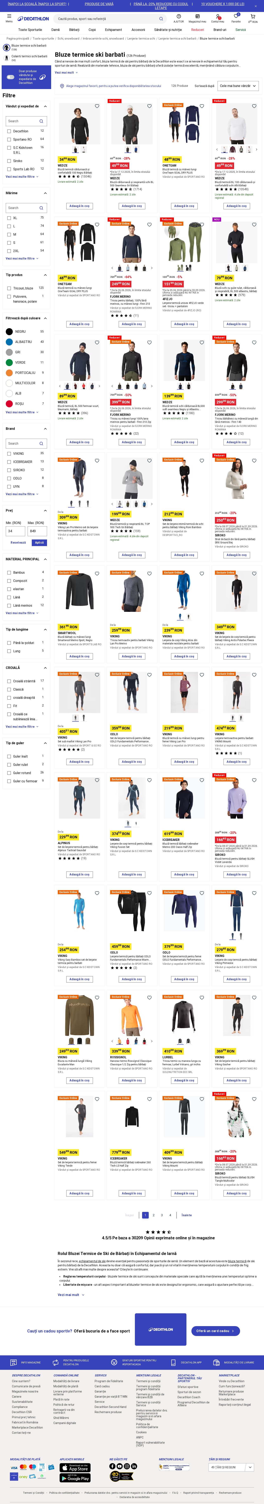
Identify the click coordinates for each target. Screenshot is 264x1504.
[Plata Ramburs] (32, 1477)
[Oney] (23, 1476)
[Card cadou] (51, 1468)
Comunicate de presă (26, 1386)
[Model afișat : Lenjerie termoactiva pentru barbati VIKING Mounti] (232, 718)
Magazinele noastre (25, 1391)
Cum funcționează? (232, 1386)
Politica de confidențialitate (147, 1426)
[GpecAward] (121, 1480)
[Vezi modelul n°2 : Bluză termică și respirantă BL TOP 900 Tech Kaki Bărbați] (128, 504)
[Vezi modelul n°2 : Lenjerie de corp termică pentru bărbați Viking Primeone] (241, 936)
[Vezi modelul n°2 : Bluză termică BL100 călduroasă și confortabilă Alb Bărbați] (83, 149)
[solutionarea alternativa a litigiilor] (174, 1468)
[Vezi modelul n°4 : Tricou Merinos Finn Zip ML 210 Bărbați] (144, 386)
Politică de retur (63, 1404)
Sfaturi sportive (188, 1386)
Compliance (20, 1406)
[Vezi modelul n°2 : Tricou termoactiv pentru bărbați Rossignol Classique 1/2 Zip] (128, 1041)
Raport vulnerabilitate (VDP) (150, 1444)
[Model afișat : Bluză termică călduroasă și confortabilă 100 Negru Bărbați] (75, 149)
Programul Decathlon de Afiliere (194, 1404)
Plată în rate (61, 1399)
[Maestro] (32, 1468)
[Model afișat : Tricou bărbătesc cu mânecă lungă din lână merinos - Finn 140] (232, 386)
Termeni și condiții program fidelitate (148, 1388)
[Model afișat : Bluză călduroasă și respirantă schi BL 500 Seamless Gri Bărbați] (128, 149)
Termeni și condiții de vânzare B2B (150, 1396)
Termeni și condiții (148, 1381)
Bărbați (74, 30)
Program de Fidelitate (109, 1381)
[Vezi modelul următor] (256, 149)
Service (100, 1401)
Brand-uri (219, 30)
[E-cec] (14, 1478)
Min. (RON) (13, 523)
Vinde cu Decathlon (231, 1381)
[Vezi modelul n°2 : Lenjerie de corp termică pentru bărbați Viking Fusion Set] (136, 823)
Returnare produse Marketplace (231, 1393)
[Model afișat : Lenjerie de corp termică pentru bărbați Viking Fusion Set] (128, 823)
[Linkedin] (134, 1467)
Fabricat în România (25, 1422)
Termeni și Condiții (33, 1492)
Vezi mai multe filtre (20, 176)
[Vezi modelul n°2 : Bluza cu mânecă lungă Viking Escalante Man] (79, 1041)
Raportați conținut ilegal (235, 1404)
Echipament (113, 30)
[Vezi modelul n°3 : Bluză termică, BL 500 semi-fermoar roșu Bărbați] (83, 386)
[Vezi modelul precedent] (217, 149)
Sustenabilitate (22, 1401)
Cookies (141, 1432)
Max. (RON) (36, 523)
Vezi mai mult (64, 72)
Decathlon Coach (189, 1397)
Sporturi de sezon (189, 1392)
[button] (26, 131)
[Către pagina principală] (33, 18)
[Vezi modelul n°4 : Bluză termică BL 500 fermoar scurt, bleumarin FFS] (92, 386)
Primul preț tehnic (24, 1417)
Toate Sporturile (30, 30)
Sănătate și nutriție (168, 30)
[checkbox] (26, 331)
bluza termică (237, 1261)
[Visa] (14, 1467)
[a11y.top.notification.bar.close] (256, 6)
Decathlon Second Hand (110, 1406)
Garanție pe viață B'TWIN (111, 1396)
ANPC (140, 1437)
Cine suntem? (21, 1381)
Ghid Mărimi (61, 1417)
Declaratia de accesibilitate (135, 1497)
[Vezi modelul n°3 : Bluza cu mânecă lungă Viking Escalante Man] (88, 1041)
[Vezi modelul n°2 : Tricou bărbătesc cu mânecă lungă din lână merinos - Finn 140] (241, 386)
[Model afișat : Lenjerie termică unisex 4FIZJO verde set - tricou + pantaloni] (180, 267)
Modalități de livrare (66, 1381)
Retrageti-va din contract (64, 1411)
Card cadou (102, 1386)
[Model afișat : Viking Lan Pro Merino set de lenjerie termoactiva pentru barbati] (71, 504)
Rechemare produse (108, 1412)
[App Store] (75, 1470)
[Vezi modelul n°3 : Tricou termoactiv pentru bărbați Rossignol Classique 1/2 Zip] (136, 1041)
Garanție (100, 1391)
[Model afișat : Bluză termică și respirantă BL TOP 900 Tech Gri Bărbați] (119, 504)
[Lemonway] (42, 1476)
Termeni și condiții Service (148, 1404)
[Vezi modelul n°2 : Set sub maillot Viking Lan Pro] (83, 718)
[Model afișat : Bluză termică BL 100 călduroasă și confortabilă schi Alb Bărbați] (224, 149)
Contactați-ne (21, 1432)
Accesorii (138, 30)
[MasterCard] (23, 1468)
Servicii (241, 30)
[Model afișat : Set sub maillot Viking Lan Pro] (75, 718)
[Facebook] (112, 1467)
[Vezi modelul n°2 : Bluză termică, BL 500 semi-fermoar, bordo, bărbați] (75, 386)
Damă (55, 30)
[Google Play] (75, 1480)
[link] (215, 1331)
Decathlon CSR (22, 1412)
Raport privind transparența (198, 1492)
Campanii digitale (64, 1423)
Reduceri (197, 30)
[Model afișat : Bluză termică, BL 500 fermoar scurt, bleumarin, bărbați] (67, 386)
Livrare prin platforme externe (67, 1393)
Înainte (187, 1215)
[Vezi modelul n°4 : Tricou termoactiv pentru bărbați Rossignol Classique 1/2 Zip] (144, 1041)
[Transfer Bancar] (42, 1469)
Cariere (16, 1396)
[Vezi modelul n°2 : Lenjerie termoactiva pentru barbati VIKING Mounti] (241, 718)
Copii (92, 30)
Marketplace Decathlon (27, 1427)
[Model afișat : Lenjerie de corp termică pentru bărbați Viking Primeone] (232, 936)
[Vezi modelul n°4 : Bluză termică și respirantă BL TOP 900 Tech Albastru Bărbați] (144, 504)
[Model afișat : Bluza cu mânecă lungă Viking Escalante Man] (71, 1041)
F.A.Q (175, 1492)
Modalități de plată (65, 1386)
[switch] (10, 77)
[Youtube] (120, 1467)
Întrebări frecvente (231, 1399)
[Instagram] (127, 1467)
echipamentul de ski (92, 1261)
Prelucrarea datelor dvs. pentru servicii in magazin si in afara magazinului (152, 1415)
